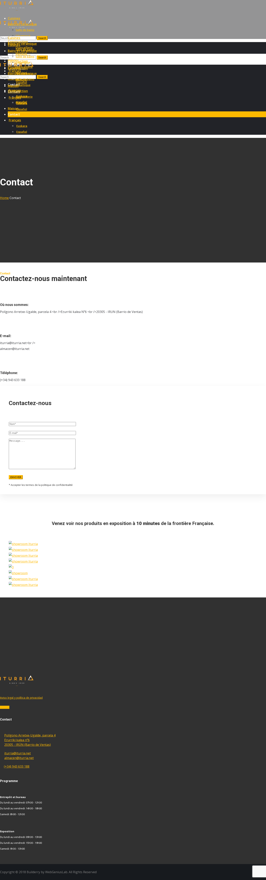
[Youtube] (8, 707)
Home (4, 198)
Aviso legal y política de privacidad (21, 697)
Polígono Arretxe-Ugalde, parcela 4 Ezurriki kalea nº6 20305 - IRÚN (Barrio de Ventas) (29, 740)
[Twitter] (3, 707)
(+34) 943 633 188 (16, 766)
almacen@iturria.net (19, 758)
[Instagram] (6, 707)
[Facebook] (1, 707)
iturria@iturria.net (17, 753)
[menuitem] (137, 120)
